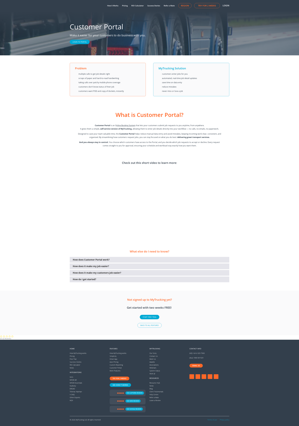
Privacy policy (224, 420)
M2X (71, 400)
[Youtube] (204, 376)
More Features (115, 371)
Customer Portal (116, 368)
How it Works (112, 5)
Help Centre (154, 394)
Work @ (152, 374)
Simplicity (113, 356)
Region (185, 5)
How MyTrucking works (78, 353)
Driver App (113, 359)
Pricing (125, 5)
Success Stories (153, 5)
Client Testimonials (156, 391)
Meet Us (153, 359)
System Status (155, 371)
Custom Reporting (116, 365)
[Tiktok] (216, 376)
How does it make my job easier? (91, 266)
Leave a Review (155, 400)
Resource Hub (155, 383)
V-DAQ (72, 394)
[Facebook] (191, 376)
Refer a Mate (169, 5)
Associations (154, 365)
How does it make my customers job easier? (97, 272)
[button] (149, 260)
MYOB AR (73, 380)
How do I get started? (84, 279)
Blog (151, 389)
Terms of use (212, 420)
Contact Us (154, 356)
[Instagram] (198, 376)
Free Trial (73, 359)
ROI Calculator (137, 5)
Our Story (153, 353)
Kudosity (73, 386)
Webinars (153, 368)
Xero (71, 377)
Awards (152, 362)
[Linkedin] (210, 376)
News (72, 368)
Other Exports (75, 397)
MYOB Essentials (76, 383)
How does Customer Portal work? (91, 259)
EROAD (72, 389)
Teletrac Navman (76, 391)
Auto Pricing (114, 362)
